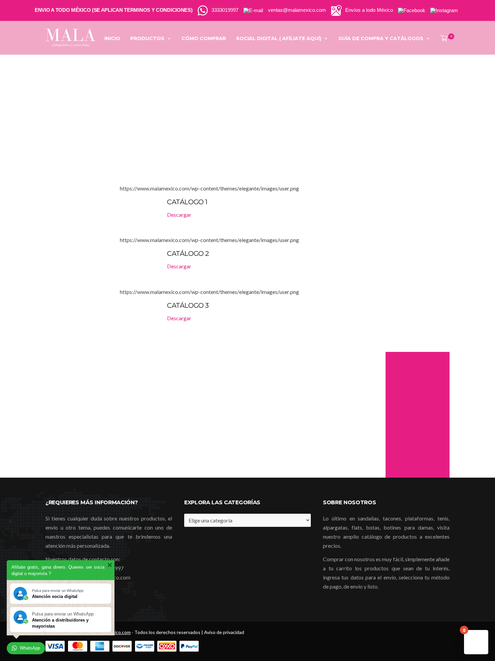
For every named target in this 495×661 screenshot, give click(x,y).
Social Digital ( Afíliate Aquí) (278, 38)
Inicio (112, 38)
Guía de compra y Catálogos (380, 38)
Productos (147, 38)
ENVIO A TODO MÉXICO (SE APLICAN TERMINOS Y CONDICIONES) (114, 10)
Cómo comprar (204, 38)
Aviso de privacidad (224, 632)
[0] (442, 38)
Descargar (179, 214)
